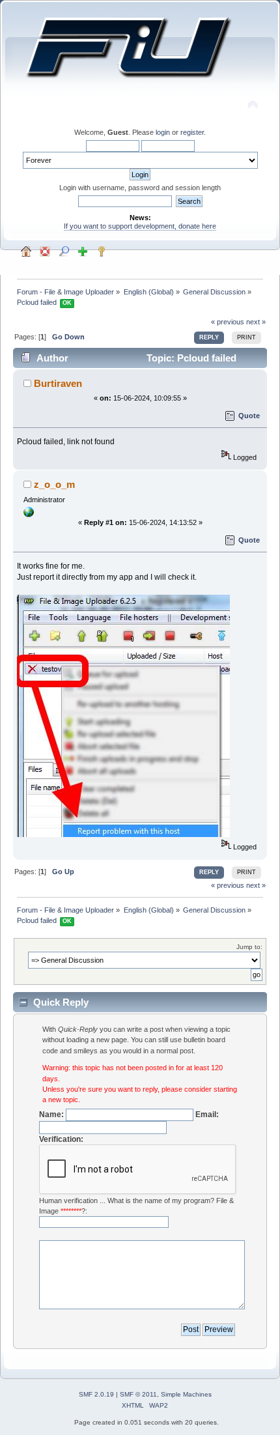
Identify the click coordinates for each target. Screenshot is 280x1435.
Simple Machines (186, 1394)
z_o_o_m (54, 484)
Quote (249, 415)
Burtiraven (58, 383)
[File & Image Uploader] (28, 515)
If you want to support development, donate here (140, 226)
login (163, 132)
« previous (227, 322)
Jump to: (249, 946)
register (192, 132)
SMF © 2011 (138, 1394)
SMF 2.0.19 (96, 1394)
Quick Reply (61, 1002)
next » (256, 322)
